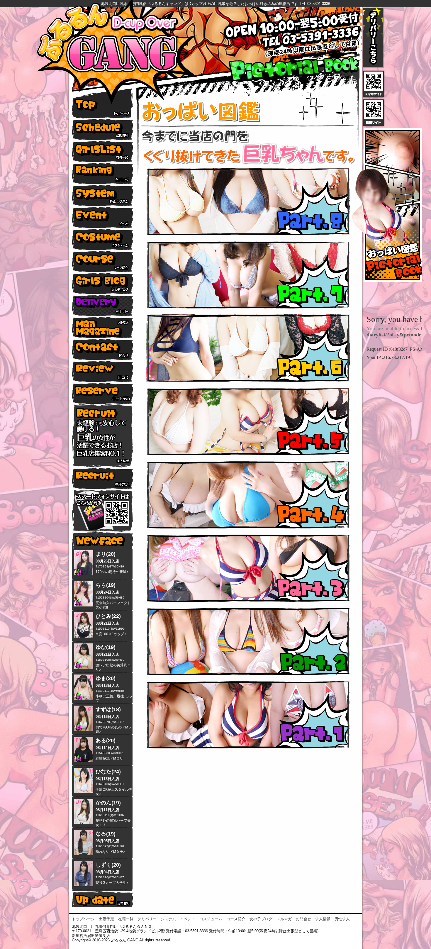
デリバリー (147, 919)
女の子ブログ (261, 919)
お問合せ (303, 919)
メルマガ (284, 919)
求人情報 (322, 919)
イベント (187, 919)
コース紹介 (235, 919)
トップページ (83, 919)
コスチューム (210, 919)
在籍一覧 (125, 919)
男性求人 (342, 919)
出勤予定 (106, 919)
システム (168, 919)
